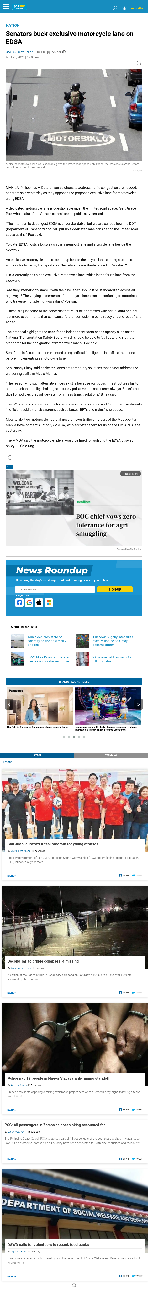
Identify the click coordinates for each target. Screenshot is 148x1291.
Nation (13, 25)
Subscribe (136, 8)
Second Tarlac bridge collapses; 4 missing (43, 961)
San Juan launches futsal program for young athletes (53, 844)
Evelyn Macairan (16, 1131)
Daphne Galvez (18, 1251)
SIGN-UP (115, 589)
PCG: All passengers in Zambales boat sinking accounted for (55, 1125)
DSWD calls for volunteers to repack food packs (48, 1244)
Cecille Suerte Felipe (19, 52)
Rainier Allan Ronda (21, 968)
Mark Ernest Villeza (20, 851)
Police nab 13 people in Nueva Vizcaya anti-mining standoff (59, 1078)
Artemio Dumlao (19, 1085)
